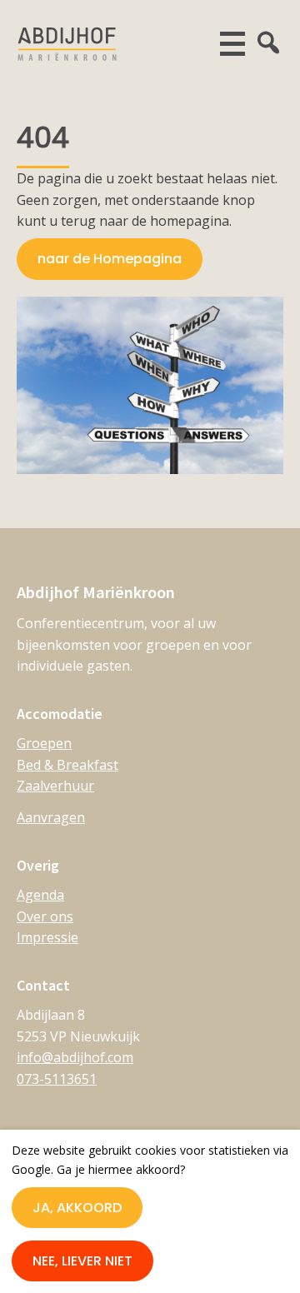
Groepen (44, 743)
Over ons (45, 916)
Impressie (47, 937)
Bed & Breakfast (67, 765)
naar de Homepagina (110, 258)
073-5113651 (57, 1079)
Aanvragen (51, 817)
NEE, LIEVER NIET (82, 1261)
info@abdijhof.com (75, 1057)
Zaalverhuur (55, 785)
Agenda (40, 895)
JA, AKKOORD (77, 1207)
